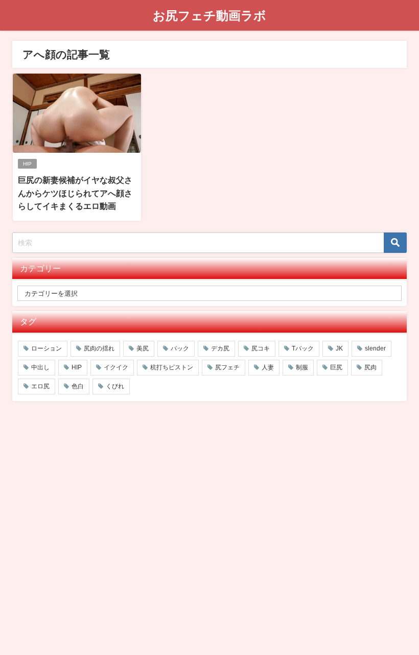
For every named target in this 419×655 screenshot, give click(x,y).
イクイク (116, 367)
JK (339, 348)
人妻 (268, 367)
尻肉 (370, 367)
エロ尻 (40, 386)
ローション (46, 348)
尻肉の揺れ (99, 348)
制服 (302, 367)
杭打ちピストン (171, 367)
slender (375, 348)
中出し (40, 367)
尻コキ (260, 348)
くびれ (115, 386)
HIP (27, 163)
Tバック (303, 348)
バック (180, 348)
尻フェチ (227, 367)
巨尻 (336, 367)
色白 (78, 386)
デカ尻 (220, 348)
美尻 (142, 348)
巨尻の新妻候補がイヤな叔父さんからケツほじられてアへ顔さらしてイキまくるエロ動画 (75, 193)
